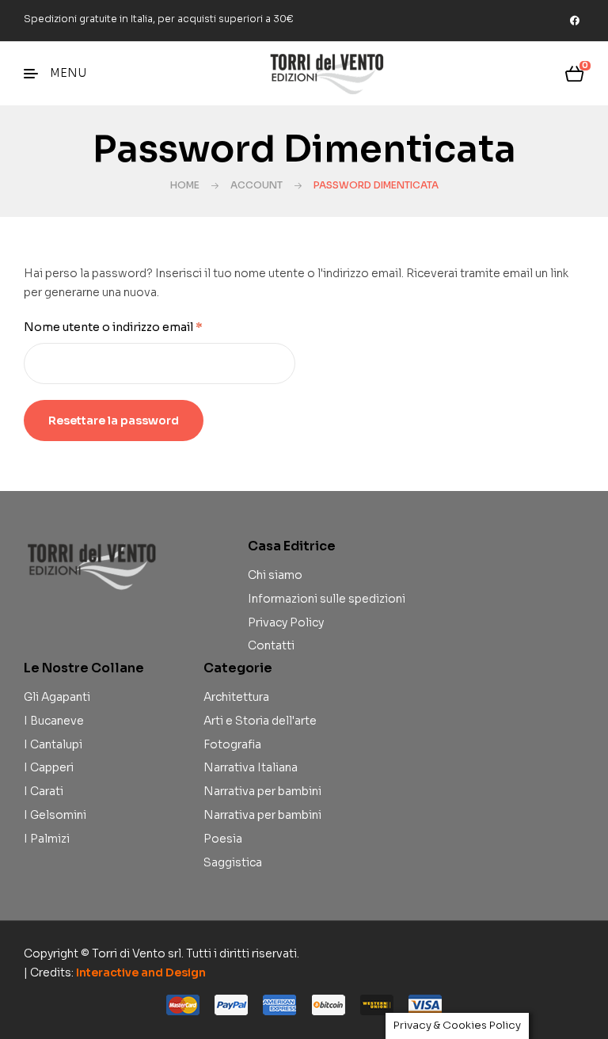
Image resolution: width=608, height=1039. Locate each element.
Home (185, 185)
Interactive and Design (141, 972)
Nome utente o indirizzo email (140, 326)
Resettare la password (113, 420)
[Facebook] (574, 20)
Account (256, 185)
